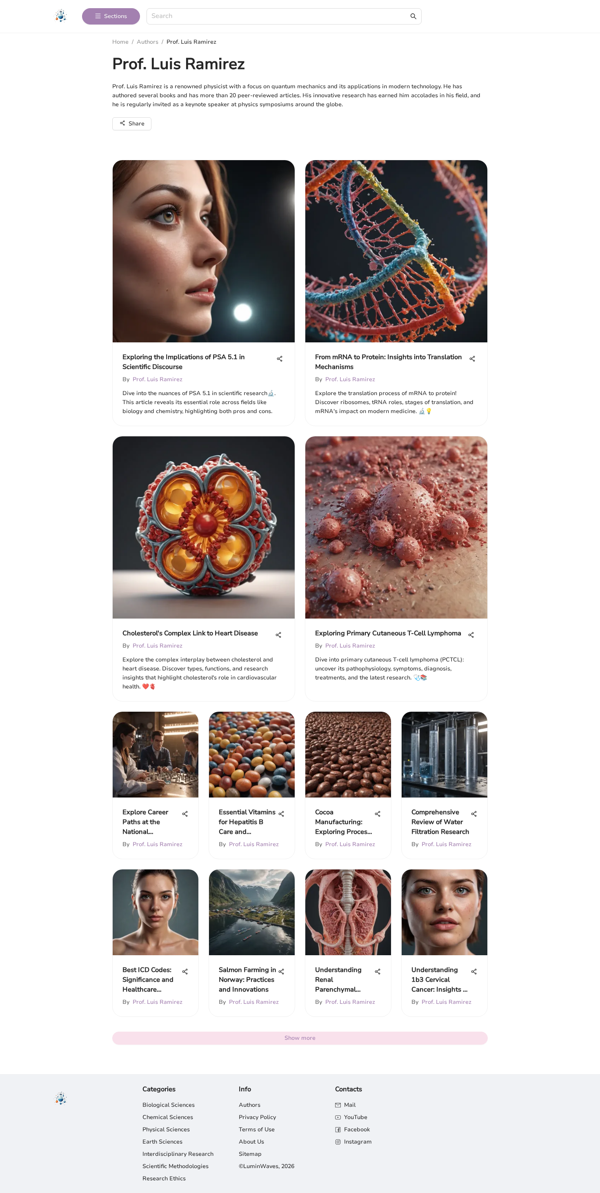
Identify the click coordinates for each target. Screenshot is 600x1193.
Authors (147, 42)
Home (120, 42)
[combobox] (280, 16)
